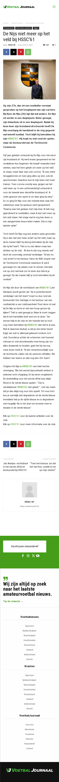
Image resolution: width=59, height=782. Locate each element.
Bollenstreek (29, 654)
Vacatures (29, 734)
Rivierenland (17, 23)
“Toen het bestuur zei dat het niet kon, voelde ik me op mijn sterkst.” (43, 467)
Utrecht (29, 659)
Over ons (30, 725)
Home (6, 23)
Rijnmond (29, 626)
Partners (29, 739)
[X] (13, 52)
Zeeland (29, 650)
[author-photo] (29, 497)
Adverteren (29, 729)
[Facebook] (6, 52)
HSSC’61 (13, 138)
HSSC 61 (11, 45)
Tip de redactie (11, 601)
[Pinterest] (21, 52)
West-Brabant (29, 635)
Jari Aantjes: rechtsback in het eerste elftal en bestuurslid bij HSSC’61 (15, 467)
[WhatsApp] (28, 52)
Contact (29, 748)
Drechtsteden (30, 640)
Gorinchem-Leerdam (35, 23)
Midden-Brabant (29, 631)
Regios (36, 28)
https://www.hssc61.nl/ (29, 506)
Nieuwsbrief (29, 744)
